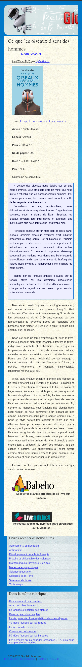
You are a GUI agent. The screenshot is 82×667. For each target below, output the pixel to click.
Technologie (16, 584)
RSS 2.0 (54, 658)
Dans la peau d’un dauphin (24, 614)
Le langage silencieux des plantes (28, 609)
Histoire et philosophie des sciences (30, 558)
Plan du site (11, 658)
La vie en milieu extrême (23, 627)
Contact (42, 658)
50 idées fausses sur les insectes (28, 635)
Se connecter (27, 658)
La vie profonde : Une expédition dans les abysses (38, 618)
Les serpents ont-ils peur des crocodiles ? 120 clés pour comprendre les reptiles (41, 641)
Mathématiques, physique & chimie (29, 562)
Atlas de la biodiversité (22, 605)
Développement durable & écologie (29, 554)
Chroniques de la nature (22, 631)
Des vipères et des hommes (25, 601)
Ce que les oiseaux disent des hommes (43, 121)
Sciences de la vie (20, 580)
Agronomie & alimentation (24, 545)
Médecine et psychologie (23, 567)
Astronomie (15, 550)
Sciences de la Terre (21, 575)
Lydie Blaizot (43, 61)
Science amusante (20, 571)
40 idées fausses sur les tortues (27, 622)
